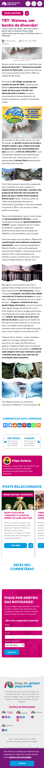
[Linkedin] (19, 425)
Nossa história (12, 13)
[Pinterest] (24, 425)
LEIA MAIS (15, 545)
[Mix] (39, 425)
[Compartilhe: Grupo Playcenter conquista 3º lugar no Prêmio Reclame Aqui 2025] (30, 545)
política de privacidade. (20, 757)
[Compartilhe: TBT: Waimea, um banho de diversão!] (27, 13)
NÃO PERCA (13, 441)
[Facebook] (5, 425)
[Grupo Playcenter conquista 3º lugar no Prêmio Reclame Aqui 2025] (20, 501)
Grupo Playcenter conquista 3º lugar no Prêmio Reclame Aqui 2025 (18, 515)
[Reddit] (15, 425)
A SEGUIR (30, 441)
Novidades (27, 495)
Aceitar (22, 763)
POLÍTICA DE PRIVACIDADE (22, 707)
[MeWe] (29, 425)
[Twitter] (10, 425)
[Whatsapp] (34, 425)
